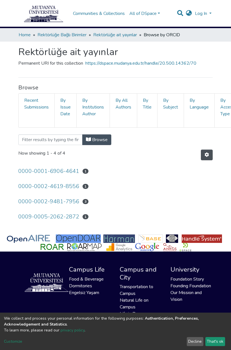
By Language (199, 103)
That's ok (215, 341)
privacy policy (73, 330)
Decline (195, 341)
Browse (99, 140)
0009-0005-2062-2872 (48, 216)
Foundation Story (187, 279)
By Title (147, 103)
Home (25, 35)
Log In (201, 13)
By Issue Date (65, 107)
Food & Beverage (86, 279)
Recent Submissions (36, 103)
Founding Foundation (190, 286)
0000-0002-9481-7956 (48, 201)
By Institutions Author (93, 107)
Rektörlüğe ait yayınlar (115, 35)
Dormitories (80, 286)
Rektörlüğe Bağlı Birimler (61, 35)
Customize (13, 341)
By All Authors (123, 103)
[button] (189, 13)
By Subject (170, 103)
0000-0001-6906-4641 (48, 171)
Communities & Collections (99, 13)
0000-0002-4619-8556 (48, 186)
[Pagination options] (207, 155)
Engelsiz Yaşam (84, 293)
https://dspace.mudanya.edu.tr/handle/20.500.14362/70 (140, 63)
